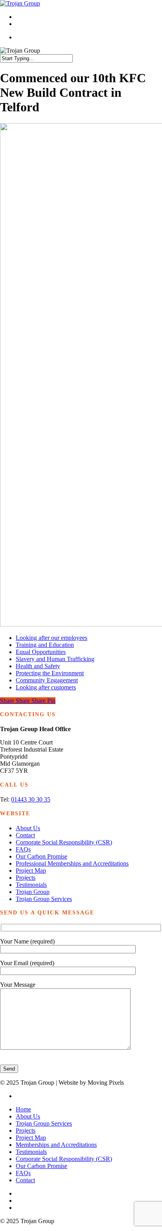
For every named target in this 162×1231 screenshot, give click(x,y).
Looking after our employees (51, 637)
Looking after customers (46, 687)
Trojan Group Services (44, 899)
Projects (25, 877)
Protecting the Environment (50, 673)
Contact (25, 835)
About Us (28, 828)
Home (23, 1109)
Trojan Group (33, 891)
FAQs (23, 849)
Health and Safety (38, 666)
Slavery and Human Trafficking (55, 659)
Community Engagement (47, 680)
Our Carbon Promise (41, 856)
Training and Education (45, 644)
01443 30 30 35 (30, 799)
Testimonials (31, 884)
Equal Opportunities (41, 652)
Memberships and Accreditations (56, 1144)
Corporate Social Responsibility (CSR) (64, 842)
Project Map (31, 870)
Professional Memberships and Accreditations (72, 863)
